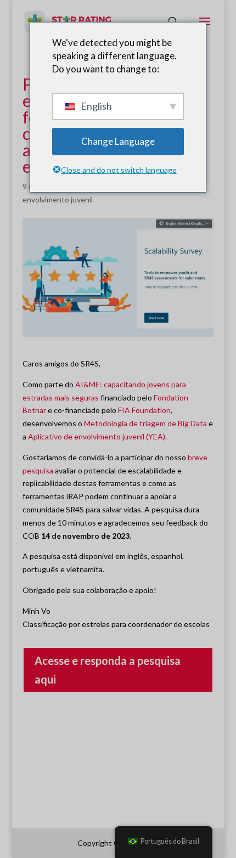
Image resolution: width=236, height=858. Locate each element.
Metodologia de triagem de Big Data (146, 423)
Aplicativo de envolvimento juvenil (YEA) (96, 436)
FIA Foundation (144, 410)
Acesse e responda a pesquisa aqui (108, 670)
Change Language (118, 141)
